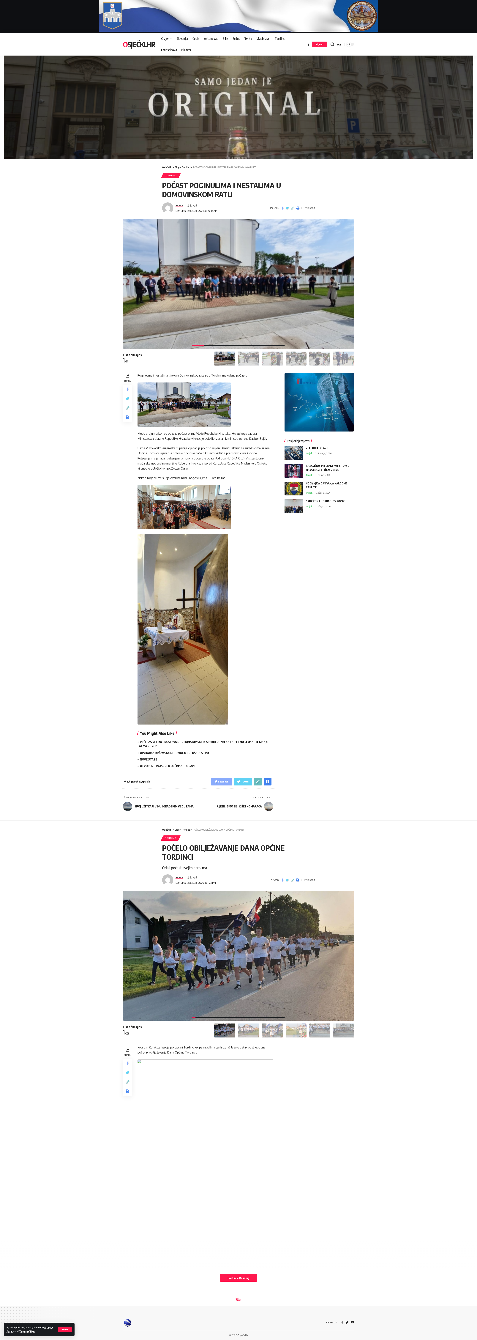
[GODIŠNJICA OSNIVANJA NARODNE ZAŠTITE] (294, 488)
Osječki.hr (139, 44)
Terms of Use (27, 1331)
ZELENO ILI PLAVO (317, 448)
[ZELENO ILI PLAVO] (294, 453)
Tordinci (171, 175)
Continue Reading (238, 1278)
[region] (238, 103)
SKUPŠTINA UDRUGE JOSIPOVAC (325, 501)
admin (179, 205)
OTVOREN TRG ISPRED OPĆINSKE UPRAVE (167, 766)
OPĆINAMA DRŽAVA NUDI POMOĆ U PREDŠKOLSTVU (174, 753)
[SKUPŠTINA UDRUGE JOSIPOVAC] (294, 506)
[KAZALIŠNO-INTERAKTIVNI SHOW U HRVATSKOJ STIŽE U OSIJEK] (294, 471)
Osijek (309, 453)
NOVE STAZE (148, 759)
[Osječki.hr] (127, 1322)
